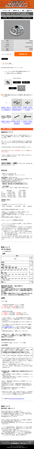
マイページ (14, 441)
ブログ (29, 443)
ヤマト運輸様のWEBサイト (8, 327)
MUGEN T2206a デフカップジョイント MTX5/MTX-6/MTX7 (17, 108)
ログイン (7, 441)
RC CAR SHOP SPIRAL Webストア (18, 447)
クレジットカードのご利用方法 (25, 441)
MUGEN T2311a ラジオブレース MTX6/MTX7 (17, 122)
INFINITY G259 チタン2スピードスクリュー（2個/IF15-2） (6, 108)
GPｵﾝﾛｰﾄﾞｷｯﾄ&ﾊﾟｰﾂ (10, 13)
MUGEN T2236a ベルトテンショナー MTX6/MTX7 (28, 122)
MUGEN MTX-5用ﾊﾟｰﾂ (22, 13)
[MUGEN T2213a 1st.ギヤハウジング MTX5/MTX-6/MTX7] (17, 39)
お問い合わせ (23, 443)
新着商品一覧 (16, 10)
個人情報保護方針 (15, 443)
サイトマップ (6, 443)
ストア (3, 13)
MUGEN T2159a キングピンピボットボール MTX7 (27, 108)
